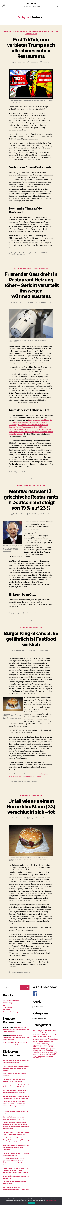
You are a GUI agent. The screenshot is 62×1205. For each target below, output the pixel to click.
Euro (51, 1037)
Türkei (39, 1054)
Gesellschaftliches (30, 268)
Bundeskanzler (49, 1033)
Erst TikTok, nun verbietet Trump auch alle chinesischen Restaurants (31, 48)
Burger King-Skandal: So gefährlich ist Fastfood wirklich (31, 638)
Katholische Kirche (38, 1048)
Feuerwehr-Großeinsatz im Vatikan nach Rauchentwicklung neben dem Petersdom (16, 1147)
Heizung (19, 472)
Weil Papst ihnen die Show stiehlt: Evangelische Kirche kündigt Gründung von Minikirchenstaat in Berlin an (16, 1140)
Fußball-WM (47, 1041)
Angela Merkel (44, 1030)
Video (47, 253)
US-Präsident (38, 253)
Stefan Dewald (8, 1043)
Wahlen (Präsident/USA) (18, 254)
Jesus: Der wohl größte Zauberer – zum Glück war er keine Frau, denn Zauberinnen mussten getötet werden (16, 1170)
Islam (34, 1046)
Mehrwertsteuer (40, 612)
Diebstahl (13, 472)
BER (40, 1033)
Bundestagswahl (37, 1034)
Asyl (54, 1031)
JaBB (4, 718)
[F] (46, 993)
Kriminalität (43, 268)
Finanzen (36, 485)
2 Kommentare (46, 818)
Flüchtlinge (53, 1039)
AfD (34, 1031)
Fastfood (20, 781)
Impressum (7, 1009)
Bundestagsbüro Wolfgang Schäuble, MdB (10, 550)
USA (43, 253)
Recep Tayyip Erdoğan (40, 1052)
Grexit (25, 612)
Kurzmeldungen (8, 1003)
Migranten (37, 1050)
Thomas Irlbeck (21, 62)
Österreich (42, 1057)
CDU (43, 1034)
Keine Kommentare (46, 302)
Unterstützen (7, 1007)
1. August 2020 (34, 62)
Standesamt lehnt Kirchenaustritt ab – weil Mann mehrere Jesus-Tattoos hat (16, 1029)
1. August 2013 (33, 818)
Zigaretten (36, 1057)
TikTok (32, 253)
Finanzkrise (20, 612)
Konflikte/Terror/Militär (38, 31)
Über (4, 1005)
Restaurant (26, 253)
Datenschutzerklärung (10, 1012)
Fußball (40, 1041)
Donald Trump (19, 253)
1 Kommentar (46, 62)
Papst (43, 1050)
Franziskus (35, 1041)
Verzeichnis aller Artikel (11, 1000)
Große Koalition (45, 1043)
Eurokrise (13, 612)
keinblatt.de (31, 4)
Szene (56, 31)
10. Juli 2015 (32, 514)
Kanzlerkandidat (50, 1046)
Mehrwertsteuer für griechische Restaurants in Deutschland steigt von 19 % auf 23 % (31, 499)
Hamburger (27, 781)
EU (48, 1036)
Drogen (19, 485)
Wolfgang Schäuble (23, 614)
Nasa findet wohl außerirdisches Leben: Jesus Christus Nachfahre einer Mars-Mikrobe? (16, 1068)
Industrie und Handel (20, 31)
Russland (51, 1052)
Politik (50, 31)
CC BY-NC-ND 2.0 (16, 718)
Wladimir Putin (49, 1056)
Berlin (44, 1033)
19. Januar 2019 (32, 302)
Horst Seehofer (49, 1045)
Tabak (35, 1054)
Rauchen (49, 1050)
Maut (53, 1048)
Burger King (14, 781)
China (12, 253)
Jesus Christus (41, 1046)
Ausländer (36, 1033)
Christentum (49, 1034)
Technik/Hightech (31, 33)
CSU (54, 1034)
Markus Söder (47, 1048)
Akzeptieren (31, 1202)
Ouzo (47, 612)
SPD (55, 1052)
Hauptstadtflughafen (37, 1045)
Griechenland (31, 612)
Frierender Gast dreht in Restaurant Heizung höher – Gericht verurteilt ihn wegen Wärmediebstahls (31, 285)
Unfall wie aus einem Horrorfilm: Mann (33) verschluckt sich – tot (31, 806)
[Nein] (60, 1201)
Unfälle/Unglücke (35, 627)
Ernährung (7, 31)
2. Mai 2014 (32, 650)
